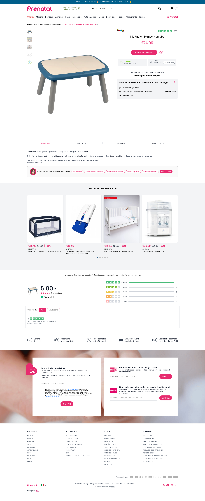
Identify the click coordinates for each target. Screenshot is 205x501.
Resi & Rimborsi (148, 453)
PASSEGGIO (31, 447)
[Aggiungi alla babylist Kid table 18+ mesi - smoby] (161, 52)
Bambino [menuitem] (59, 16)
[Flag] (44, 485)
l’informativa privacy (72, 389)
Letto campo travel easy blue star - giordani (45, 251)
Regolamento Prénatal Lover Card (156, 456)
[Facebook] (164, 485)
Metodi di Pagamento (151, 441)
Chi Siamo (107, 436)
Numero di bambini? (150, 171)
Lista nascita (71, 447)
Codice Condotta (110, 439)
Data (42, 310)
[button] (29, 32)
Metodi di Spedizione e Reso (153, 444)
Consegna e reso (159, 143)
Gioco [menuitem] (102, 16)
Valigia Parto (70, 450)
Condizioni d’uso (110, 453)
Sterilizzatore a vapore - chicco (154, 251)
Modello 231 (108, 441)
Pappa (29, 459)
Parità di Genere (110, 444)
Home (29, 25)
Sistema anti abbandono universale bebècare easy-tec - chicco (80, 252)
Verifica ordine (71, 436)
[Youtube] (167, 485)
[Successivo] (111, 83)
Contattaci (147, 436)
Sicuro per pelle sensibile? (94, 171)
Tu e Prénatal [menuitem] (172, 16)
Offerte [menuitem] (31, 16)
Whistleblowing (110, 447)
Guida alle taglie (72, 439)
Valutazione (53, 310)
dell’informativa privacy (53, 396)
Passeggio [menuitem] (77, 16)
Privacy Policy (109, 456)
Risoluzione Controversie (153, 450)
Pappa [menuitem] (121, 16)
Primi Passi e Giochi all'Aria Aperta (50, 25)
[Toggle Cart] (176, 8)
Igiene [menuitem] (142, 16)
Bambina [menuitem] (49, 16)
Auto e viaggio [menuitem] (90, 16)
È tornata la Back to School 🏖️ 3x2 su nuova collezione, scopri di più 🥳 (102, 2)
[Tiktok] (176, 485)
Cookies (107, 461)
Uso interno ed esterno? (115, 171)
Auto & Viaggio (32, 450)
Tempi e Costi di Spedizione (152, 447)
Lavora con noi (148, 439)
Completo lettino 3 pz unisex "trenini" (118, 251)
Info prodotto (83, 143)
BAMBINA (30, 439)
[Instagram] (172, 485)
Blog (67, 453)
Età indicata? (77, 171)
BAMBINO (30, 441)
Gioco (35, 25)
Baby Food (31, 456)
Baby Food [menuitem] (111, 16)
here (113, 487)
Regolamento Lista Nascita (153, 459)
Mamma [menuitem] (40, 16)
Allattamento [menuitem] (132, 16)
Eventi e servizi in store (74, 444)
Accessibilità (148, 461)
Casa (29, 444)
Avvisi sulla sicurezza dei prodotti (79, 456)
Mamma (30, 436)
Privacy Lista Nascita (112, 459)
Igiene (29, 461)
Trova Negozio (71, 441)
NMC (37, 491)
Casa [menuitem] (68, 16)
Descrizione (45, 143)
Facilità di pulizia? (133, 171)
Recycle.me (108, 464)
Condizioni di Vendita (112, 450)
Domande (121, 143)
